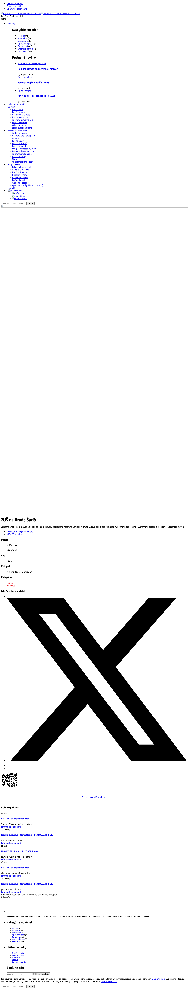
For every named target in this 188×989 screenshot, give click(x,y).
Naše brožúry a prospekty (23, 135)
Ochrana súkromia (19, 962)
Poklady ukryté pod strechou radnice (38, 69)
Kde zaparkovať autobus (23, 151)
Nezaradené (23, 41)
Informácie (23, 38)
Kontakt (11, 188)
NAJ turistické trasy (21, 117)
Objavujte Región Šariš (17, 8)
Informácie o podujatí (11, 826)
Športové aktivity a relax (23, 120)
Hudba (10, 583)
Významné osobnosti (21, 182)
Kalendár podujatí (15, 3)
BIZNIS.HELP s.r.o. (109, 981)
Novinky (11, 23)
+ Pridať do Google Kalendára (20, 531)
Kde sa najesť (18, 141)
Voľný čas (11, 585)
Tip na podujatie (25, 43)
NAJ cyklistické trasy (21, 114)
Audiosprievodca (20, 133)
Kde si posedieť (19, 146)
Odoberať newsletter (41, 974)
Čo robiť (11, 107)
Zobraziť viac (7, 897)
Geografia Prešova (20, 169)
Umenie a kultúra (25, 49)
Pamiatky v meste (20, 177)
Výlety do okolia (19, 125)
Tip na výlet (23, 46)
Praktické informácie (17, 130)
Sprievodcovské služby (22, 154)
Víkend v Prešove (19, 122)
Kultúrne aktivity (19, 112)
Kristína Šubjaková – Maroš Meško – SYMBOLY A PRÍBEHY (27, 835)
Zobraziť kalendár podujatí (94, 797)
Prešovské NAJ (18, 180)
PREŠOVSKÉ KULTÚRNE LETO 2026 (37, 96)
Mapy (14, 159)
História (21, 35)
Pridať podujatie (14, 6)
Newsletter (16, 957)
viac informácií (158, 979)
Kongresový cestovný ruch (24, 148)
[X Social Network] (97, 760)
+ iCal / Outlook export (17, 534)
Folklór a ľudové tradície (23, 167)
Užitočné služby (19, 156)
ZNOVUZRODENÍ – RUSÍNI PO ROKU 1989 (19, 851)
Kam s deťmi (17, 109)
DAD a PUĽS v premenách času (15, 818)
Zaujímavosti (14, 164)
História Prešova (19, 172)
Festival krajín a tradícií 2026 (33, 82)
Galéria (15, 138)
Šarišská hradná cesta (22, 127)
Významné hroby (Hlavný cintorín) (27, 185)
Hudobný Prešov (19, 175)
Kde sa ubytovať (19, 143)
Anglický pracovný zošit (22, 162)
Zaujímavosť (23, 51)
